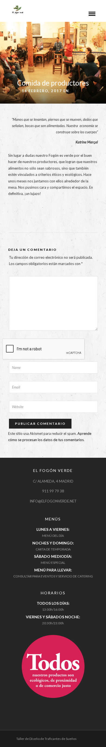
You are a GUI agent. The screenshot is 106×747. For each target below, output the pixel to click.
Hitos (77, 91)
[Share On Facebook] (9, 735)
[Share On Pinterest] (24, 735)
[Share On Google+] (32, 735)
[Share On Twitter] (16, 735)
